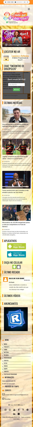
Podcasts (6, 347)
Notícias (6, 352)
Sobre (5, 350)
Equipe (5, 369)
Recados (6, 355)
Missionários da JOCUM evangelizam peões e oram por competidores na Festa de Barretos (16, 224)
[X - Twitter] (23, 410)
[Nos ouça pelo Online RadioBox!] (16, 316)
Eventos (6, 360)
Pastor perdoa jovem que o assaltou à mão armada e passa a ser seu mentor (15, 191)
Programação (8, 358)
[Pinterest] (27, 410)
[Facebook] (19, 410)
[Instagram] (5, 410)
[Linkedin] (14, 414)
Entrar (17, 89)
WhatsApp (7, 399)
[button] (29, 9)
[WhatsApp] (10, 410)
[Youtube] (14, 410)
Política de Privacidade (10, 374)
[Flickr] (19, 414)
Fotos (5, 363)
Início (5, 344)
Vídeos (6, 366)
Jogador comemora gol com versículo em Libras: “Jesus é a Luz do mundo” (15, 157)
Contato (6, 371)
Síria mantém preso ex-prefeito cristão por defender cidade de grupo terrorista (15, 125)
